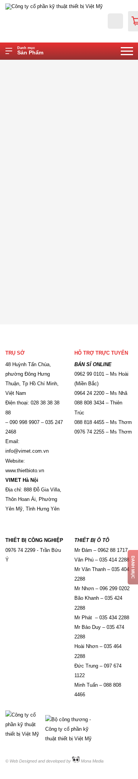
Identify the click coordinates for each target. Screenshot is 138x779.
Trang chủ (55, 66)
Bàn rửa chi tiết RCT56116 (106, 66)
